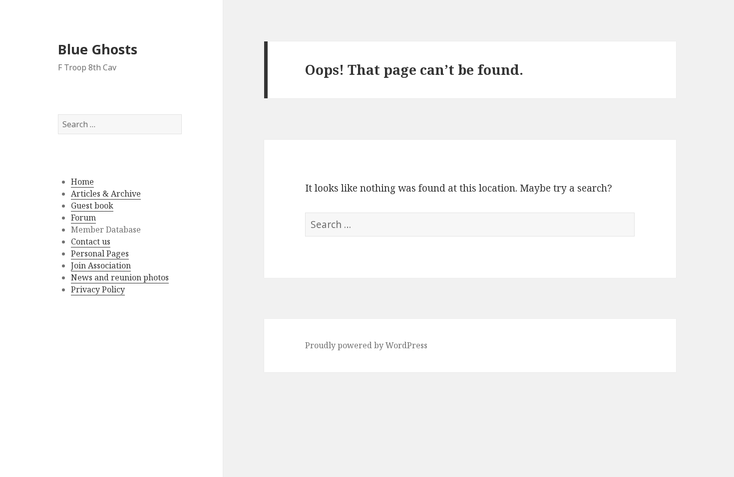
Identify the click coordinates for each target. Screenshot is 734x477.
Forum (83, 217)
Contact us (90, 241)
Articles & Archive (106, 193)
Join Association (101, 265)
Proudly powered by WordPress (366, 345)
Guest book (92, 205)
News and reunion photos (120, 277)
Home (82, 181)
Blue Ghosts (97, 49)
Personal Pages (100, 253)
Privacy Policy (98, 289)
